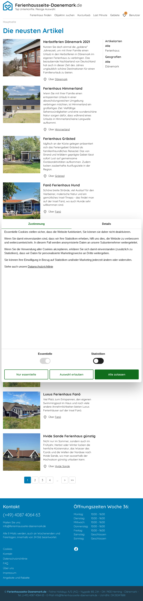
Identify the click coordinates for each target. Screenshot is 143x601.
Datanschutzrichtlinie (40, 266)
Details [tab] (106, 223)
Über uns (8, 568)
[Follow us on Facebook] (76, 549)
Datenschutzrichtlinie (15, 558)
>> (72, 480)
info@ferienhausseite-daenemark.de (24, 526)
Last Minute (100, 15)
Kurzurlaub (83, 15)
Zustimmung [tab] (36, 223)
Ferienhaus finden (40, 15)
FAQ (5, 563)
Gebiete (115, 15)
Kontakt (7, 553)
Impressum (9, 572)
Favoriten (125, 13)
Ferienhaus (112, 50)
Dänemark (112, 66)
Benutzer (134, 15)
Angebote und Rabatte (16, 577)
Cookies (7, 549)
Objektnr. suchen (64, 15)
